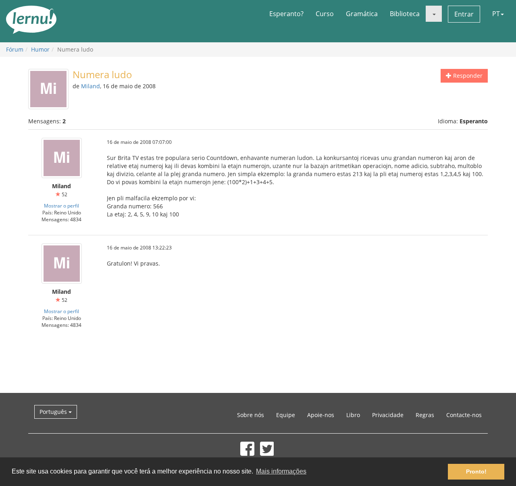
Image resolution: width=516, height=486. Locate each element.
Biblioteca (405, 13)
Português (54, 411)
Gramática (362, 13)
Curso (325, 13)
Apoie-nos (320, 415)
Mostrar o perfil (61, 205)
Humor (40, 49)
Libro (353, 415)
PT (496, 13)
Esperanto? (286, 13)
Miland (90, 86)
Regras (425, 415)
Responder (467, 75)
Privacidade (388, 415)
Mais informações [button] (281, 471)
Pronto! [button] (476, 471)
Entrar (464, 14)
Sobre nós (250, 415)
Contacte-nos (464, 415)
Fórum (14, 49)
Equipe (285, 415)
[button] (434, 14)
